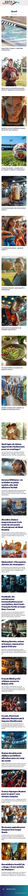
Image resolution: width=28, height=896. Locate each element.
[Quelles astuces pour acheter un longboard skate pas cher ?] (14, 391)
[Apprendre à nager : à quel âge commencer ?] (14, 31)
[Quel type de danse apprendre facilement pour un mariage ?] (14, 431)
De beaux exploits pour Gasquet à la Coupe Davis (13, 830)
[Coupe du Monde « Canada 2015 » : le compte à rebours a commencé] (14, 151)
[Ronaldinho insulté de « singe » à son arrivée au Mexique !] (14, 851)
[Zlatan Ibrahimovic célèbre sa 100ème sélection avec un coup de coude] (14, 740)
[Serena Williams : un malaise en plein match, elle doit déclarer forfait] (14, 467)
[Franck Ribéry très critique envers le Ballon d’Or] (14, 665)
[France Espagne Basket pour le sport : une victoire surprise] (14, 778)
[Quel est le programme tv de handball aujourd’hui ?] (14, 311)
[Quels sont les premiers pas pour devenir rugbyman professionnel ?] (14, 71)
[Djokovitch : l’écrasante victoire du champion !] (14, 549)
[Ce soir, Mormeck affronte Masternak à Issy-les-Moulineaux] (14, 703)
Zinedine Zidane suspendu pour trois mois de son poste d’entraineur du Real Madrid (12, 524)
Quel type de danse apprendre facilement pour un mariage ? (13, 446)
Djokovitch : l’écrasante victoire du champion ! (13, 563)
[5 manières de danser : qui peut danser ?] (14, 231)
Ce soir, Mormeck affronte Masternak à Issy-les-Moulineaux (12, 718)
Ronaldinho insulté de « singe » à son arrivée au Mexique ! (13, 867)
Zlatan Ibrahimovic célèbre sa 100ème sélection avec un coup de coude (12, 757)
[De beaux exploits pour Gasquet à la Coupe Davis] (14, 814)
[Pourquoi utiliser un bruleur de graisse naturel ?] (14, 351)
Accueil (12, 14)
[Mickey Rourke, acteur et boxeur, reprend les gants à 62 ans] (14, 628)
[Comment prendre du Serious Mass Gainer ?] (14, 191)
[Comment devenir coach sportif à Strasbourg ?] (14, 271)
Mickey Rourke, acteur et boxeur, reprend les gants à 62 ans (12, 644)
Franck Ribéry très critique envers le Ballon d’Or (10, 681)
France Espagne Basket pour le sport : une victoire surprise (13, 794)
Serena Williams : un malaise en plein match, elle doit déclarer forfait (12, 483)
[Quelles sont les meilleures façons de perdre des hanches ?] (14, 111)
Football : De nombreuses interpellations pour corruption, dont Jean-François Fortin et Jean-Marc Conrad (13, 603)
